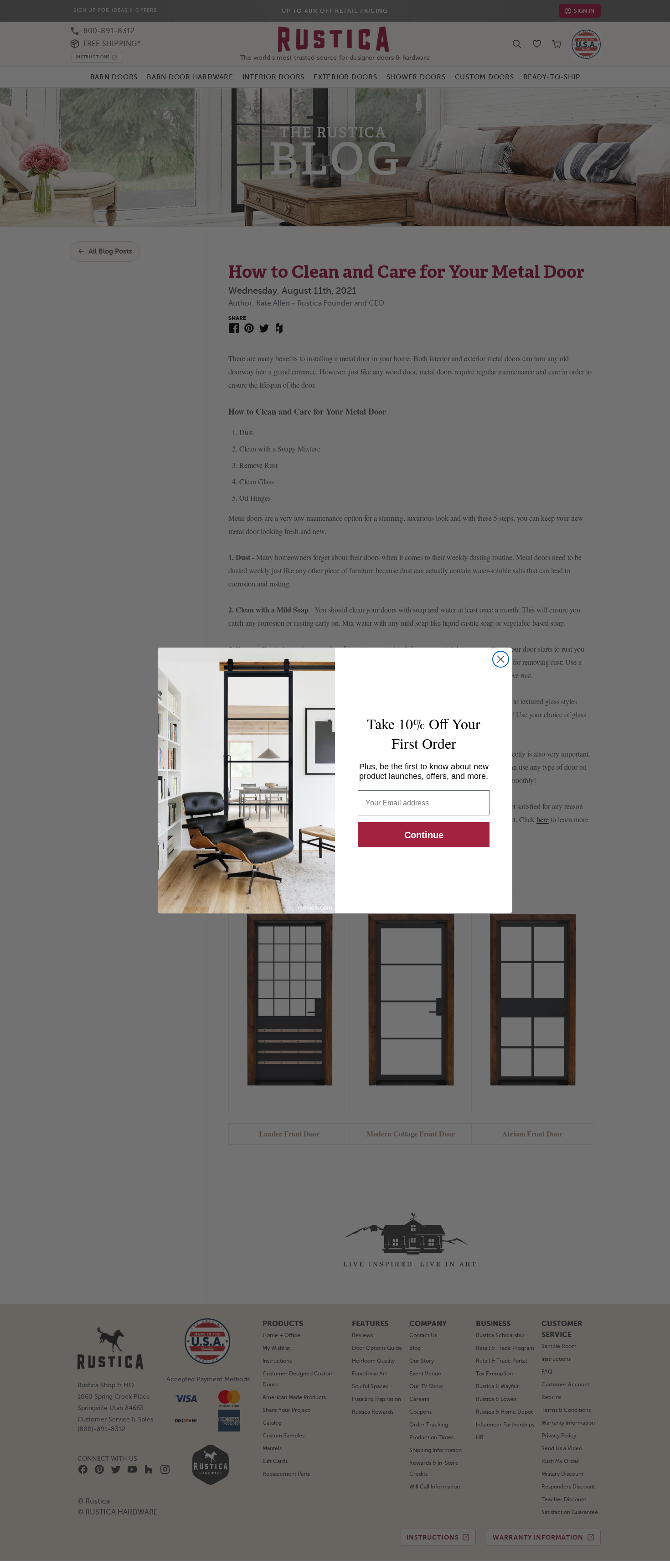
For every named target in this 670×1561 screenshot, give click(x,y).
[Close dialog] (501, 659)
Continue (423, 835)
